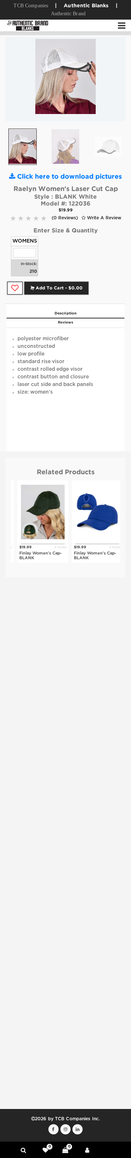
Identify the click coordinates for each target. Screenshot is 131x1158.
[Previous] (16, 79)
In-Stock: (29, 264)
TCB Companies (30, 5)
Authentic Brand (68, 13)
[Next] (114, 79)
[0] (45, 1150)
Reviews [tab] (66, 322)
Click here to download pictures (68, 177)
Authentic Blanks (86, 6)
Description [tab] (65, 313)
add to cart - (58, 288)
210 (33, 271)
